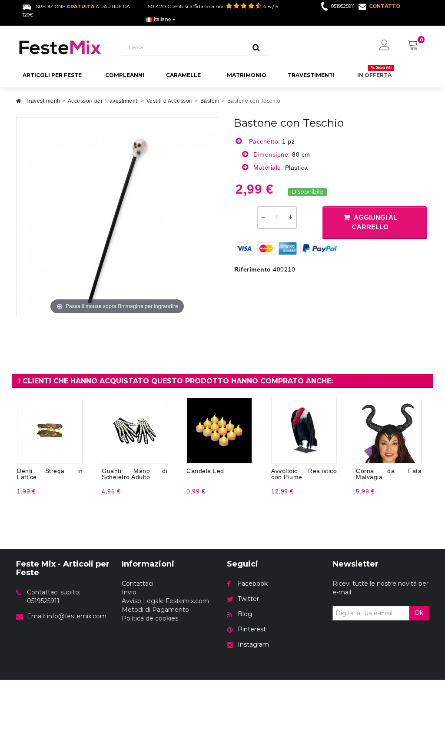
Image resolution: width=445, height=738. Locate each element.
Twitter (248, 599)
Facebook (253, 583)
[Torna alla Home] (18, 103)
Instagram (253, 644)
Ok (419, 613)
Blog (245, 614)
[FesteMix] (62, 47)
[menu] (384, 46)
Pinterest (252, 629)
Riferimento (252, 269)
